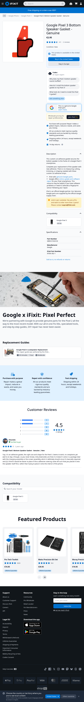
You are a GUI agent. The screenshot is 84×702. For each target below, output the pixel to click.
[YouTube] (63, 669)
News (26, 614)
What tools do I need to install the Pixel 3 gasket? (64, 93)
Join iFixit (73, 117)
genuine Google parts (65, 177)
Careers (5, 607)
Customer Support (9, 600)
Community (28, 597)
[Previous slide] (39, 577)
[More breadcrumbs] (4, 15)
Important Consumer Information (10, 649)
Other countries (68, 696)
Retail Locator (29, 604)
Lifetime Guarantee (10, 641)
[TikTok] (45, 669)
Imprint (5, 627)
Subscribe (67, 606)
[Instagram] (58, 669)
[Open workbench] (71, 4)
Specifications (52, 232)
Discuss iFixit (7, 604)
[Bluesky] (71, 669)
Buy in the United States (64, 59)
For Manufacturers (30, 607)
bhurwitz (12, 440)
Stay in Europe (64, 64)
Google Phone (14, 16)
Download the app (32, 619)
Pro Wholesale (29, 600)
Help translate (8, 669)
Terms (5, 634)
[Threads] (75, 669)
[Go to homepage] (12, 4)
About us (6, 597)
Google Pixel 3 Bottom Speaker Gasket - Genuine (51, 16)
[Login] (81, 3)
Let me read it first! (62, 610)
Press (26, 611)
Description (51, 154)
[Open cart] (76, 4)
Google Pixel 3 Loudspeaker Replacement (32, 350)
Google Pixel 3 (26, 16)
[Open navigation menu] (2, 4)
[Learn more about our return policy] (62, 144)
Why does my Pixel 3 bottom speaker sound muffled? (63, 80)
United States (51, 696)
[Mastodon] (67, 669)
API (4, 611)
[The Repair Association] (80, 669)
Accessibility (7, 624)
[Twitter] (54, 669)
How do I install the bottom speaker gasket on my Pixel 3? (63, 86)
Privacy (5, 631)
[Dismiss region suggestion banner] (79, 696)
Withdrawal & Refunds (11, 638)
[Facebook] (49, 669)
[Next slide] (45, 577)
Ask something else (57, 98)
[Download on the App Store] (32, 624)
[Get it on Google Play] (32, 631)
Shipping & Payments (10, 645)
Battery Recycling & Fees (12, 654)
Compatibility (51, 213)
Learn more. (62, 110)
